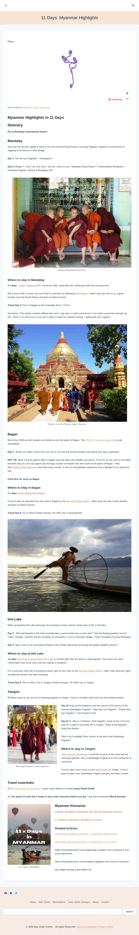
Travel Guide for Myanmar (26, 788)
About (96, 902)
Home (33, 902)
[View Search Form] (133, 5)
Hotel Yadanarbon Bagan (31, 493)
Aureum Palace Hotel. (78, 501)
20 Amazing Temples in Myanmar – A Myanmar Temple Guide (86, 834)
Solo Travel (44, 902)
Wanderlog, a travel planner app (36, 107)
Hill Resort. (81, 293)
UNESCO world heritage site (100, 440)
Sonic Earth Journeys (79, 902)
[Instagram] (16, 893)
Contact (105, 902)
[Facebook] (5, 893)
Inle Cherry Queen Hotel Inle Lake (35, 659)
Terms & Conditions (87, 926)
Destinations (59, 902)
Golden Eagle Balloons (24, 467)
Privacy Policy (106, 926)
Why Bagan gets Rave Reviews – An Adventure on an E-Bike (86, 842)
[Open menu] (5, 5)
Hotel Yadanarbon (28, 285)
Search (129, 911)
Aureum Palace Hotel (90, 671)
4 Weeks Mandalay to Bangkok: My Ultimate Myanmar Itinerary (88, 811)
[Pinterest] (11, 893)
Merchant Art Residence (75, 754)
